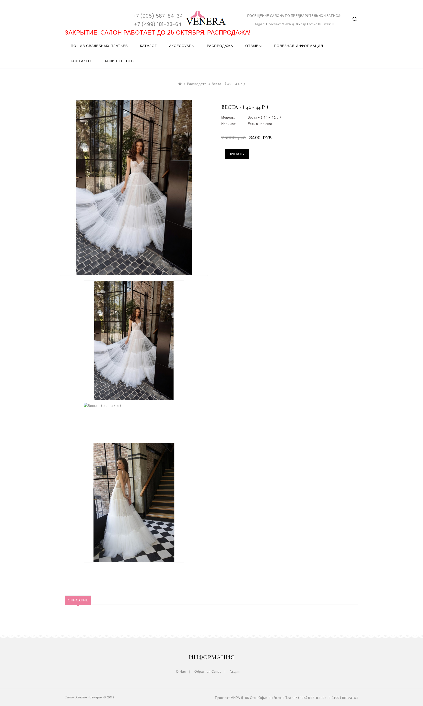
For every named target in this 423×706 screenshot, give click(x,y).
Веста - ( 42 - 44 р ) (228, 84)
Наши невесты (119, 61)
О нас (181, 671)
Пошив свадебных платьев (99, 45)
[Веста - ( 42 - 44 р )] (134, 340)
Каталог (148, 45)
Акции (235, 671)
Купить (237, 153)
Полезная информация (298, 45)
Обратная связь (208, 671)
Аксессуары (182, 45)
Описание (78, 600)
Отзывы (253, 45)
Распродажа (220, 45)
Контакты (81, 61)
